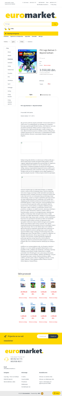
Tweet (41, 84)
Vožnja (9, 91)
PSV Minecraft (43, 303)
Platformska (11, 69)
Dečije (9, 66)
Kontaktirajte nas (25, 387)
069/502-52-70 (53, 2)
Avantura (10, 59)
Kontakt (34, 36)
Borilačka (10, 62)
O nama (23, 376)
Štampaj (42, 80)
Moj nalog (53, 4)
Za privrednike (25, 379)
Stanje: (41, 65)
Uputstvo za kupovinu (16, 36)
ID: (40, 63)
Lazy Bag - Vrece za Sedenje (11, 376)
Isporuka (27, 36)
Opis (30, 94)
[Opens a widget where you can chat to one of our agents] (56, 393)
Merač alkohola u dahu (9, 381)
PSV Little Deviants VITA (43, 281)
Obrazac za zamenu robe (45, 376)
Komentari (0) (46, 95)
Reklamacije (24, 384)
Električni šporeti (8, 379)
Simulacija (10, 80)
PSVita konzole (10, 95)
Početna (6, 36)
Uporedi (43, 58)
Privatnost (24, 381)
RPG (9, 77)
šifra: (41, 61)
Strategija (10, 87)
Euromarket (26, 393)
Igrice (13, 41)
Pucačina (10, 73)
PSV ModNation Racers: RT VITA (34, 305)
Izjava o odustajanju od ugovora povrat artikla (45, 382)
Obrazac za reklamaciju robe (46, 379)
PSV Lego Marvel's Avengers (23, 305)
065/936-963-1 (42, 2)
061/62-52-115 (33, 2)
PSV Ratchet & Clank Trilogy (33, 281)
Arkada (9, 55)
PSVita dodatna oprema (10, 102)
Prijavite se (53, 336)
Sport (9, 84)
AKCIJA (40, 36)
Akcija (9, 52)
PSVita (21, 41)
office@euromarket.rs (43, 4)
